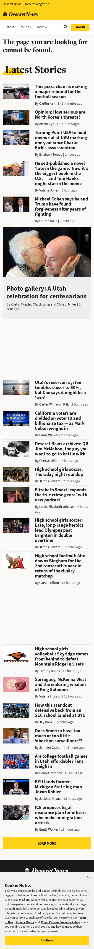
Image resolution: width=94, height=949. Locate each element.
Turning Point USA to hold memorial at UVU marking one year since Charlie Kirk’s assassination (61, 140)
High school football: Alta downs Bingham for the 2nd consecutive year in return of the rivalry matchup (60, 566)
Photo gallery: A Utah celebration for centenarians (46, 292)
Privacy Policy (25, 922)
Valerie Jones (49, 190)
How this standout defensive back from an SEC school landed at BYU (60, 710)
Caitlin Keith (48, 103)
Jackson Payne (50, 798)
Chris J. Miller (66, 304)
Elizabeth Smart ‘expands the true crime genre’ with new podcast (61, 495)
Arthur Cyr (46, 124)
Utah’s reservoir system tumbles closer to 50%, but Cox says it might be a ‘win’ (60, 390)
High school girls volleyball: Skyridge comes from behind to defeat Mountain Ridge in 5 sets (61, 656)
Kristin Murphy (21, 304)
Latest (9, 27)
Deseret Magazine (37, 4)
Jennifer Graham (51, 747)
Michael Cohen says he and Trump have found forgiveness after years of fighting (61, 206)
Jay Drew (45, 722)
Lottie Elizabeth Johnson (57, 506)
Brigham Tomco (50, 154)
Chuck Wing (41, 304)
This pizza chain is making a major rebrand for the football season (61, 91)
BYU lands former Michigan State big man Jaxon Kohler (58, 787)
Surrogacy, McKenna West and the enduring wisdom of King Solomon (60, 684)
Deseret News (12, 4)
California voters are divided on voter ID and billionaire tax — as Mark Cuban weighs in (60, 421)
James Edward (49, 481)
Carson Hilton (49, 582)
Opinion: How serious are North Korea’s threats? (60, 114)
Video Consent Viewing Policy (60, 922)
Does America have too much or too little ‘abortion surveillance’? (58, 736)
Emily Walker (48, 435)
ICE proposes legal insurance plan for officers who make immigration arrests (60, 815)
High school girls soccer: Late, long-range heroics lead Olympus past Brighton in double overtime (59, 530)
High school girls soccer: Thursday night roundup (59, 471)
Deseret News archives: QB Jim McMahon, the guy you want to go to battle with (61, 449)
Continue (47, 940)
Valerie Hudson (50, 696)
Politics (25, 27)
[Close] (89, 878)
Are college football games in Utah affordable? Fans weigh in (61, 761)
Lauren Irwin (48, 221)
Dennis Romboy (50, 773)
